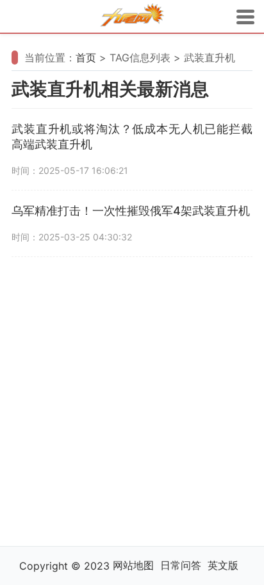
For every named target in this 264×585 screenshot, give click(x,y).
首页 (86, 57)
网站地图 (133, 565)
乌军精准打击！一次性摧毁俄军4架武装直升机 (131, 210)
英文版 (223, 565)
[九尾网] (132, 17)
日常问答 (180, 565)
